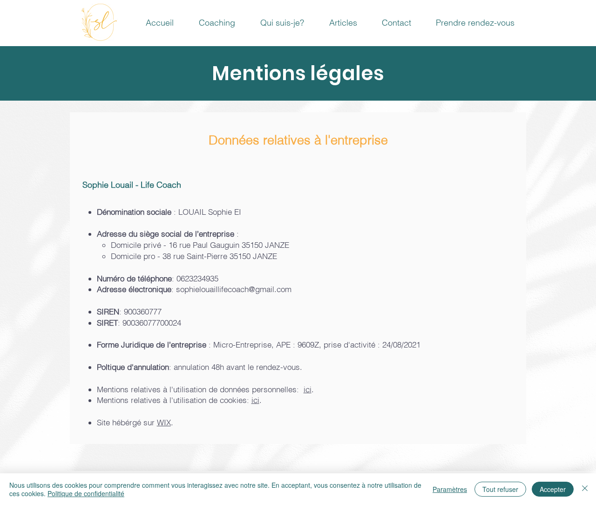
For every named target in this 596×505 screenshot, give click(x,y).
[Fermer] (584, 489)
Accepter (553, 489)
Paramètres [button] (450, 489)
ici (308, 389)
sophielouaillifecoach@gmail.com (233, 289)
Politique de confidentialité (85, 493)
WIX (164, 422)
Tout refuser (500, 489)
